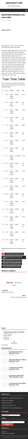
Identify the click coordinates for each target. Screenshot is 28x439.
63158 (6, 163)
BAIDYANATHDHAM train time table (12, 260)
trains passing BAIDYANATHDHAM (11, 266)
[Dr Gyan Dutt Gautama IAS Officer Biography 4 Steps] (5, 378)
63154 (6, 133)
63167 (6, 232)
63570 (6, 117)
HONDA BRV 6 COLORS (7, 403)
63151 (6, 110)
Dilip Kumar (6, 339)
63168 (6, 239)
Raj (11, 20)
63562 (6, 102)
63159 (6, 171)
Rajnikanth (6, 337)
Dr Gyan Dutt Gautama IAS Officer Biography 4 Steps (16, 376)
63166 (6, 224)
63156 (6, 148)
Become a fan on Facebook (8, 433)
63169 (6, 94)
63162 (6, 194)
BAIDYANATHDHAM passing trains (14, 254)
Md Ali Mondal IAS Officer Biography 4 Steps (16, 352)
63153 (6, 125)
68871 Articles (18, 282)
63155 (6, 140)
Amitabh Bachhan (8, 333)
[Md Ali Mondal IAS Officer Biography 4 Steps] (5, 355)
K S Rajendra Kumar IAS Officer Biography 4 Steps (17, 384)
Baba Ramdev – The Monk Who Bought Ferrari (12, 398)
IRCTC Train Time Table (17, 45)
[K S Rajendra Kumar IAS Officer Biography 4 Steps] (5, 386)
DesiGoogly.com (6, 45)
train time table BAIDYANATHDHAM (12, 263)
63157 (6, 155)
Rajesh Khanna (7, 335)
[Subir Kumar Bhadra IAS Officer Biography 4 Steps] (5, 363)
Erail (3, 250)
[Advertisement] (15, 25)
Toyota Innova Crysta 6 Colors (9, 405)
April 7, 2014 (5, 20)
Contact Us (4, 431)
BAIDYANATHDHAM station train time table (12, 257)
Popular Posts (7, 348)
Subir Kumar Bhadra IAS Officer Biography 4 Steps (17, 360)
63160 (6, 178)
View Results (14, 343)
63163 (6, 201)
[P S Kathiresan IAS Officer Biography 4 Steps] (5, 370)
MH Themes (23, 437)
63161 (6, 186)
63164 (6, 209)
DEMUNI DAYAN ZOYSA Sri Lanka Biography (12, 408)
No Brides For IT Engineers (8, 400)
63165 (6, 217)
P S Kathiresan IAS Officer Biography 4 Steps (16, 368)
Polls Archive (5, 345)
